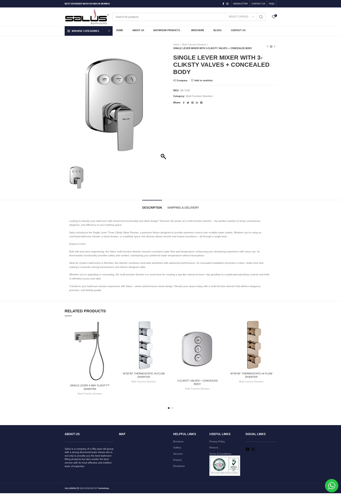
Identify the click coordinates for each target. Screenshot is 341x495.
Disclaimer (179, 466)
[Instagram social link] (227, 3)
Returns (213, 447)
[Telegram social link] (201, 102)
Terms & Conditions (220, 453)
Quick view (112, 334)
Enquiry (177, 459)
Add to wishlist (203, 80)
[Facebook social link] (223, 3)
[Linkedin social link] (197, 102)
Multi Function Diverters (194, 44)
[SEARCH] (260, 17)
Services (178, 453)
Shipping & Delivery (183, 207)
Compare (182, 80)
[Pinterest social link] (192, 102)
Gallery (177, 447)
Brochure (178, 441)
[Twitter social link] (188, 102)
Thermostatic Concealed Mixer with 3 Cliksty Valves (119, 243)
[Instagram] (253, 450)
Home (176, 44)
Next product (274, 46)
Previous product (267, 46)
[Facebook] (247, 450)
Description (152, 207)
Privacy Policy (217, 441)
